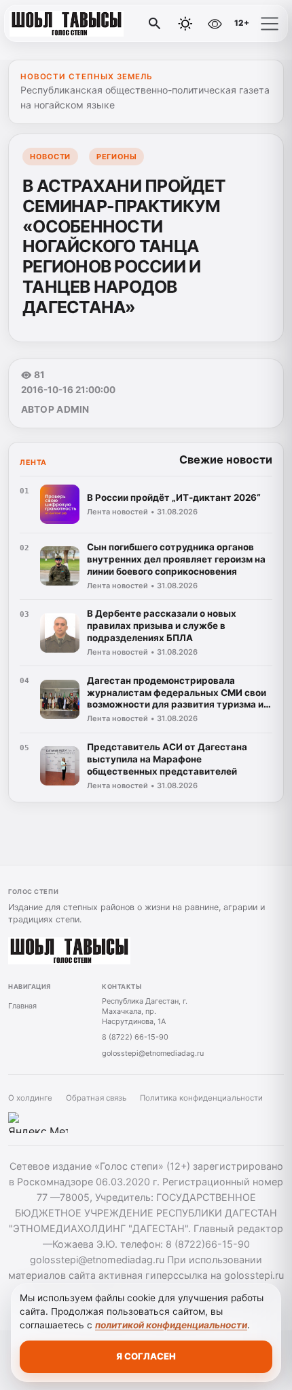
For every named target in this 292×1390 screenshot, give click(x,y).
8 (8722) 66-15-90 (135, 1037)
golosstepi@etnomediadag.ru (153, 1053)
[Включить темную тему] (185, 24)
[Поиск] (155, 24)
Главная (22, 1005)
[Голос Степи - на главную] (67, 23)
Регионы (116, 156)
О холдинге (30, 1098)
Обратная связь (96, 1098)
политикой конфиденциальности (171, 1325)
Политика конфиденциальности (201, 1098)
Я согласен (146, 1356)
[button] (269, 24)
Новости (50, 156)
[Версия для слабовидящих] (214, 23)
